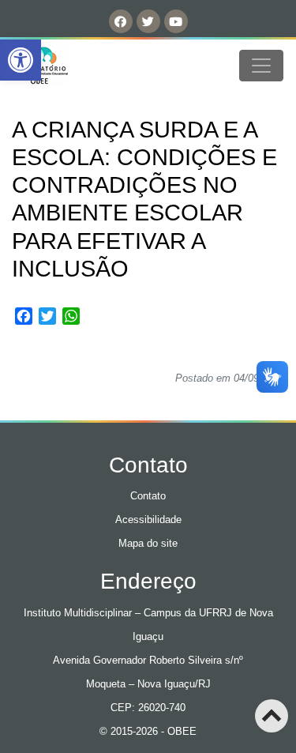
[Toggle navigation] (261, 65)
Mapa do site (148, 543)
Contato (148, 496)
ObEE (54, 65)
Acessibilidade (148, 519)
